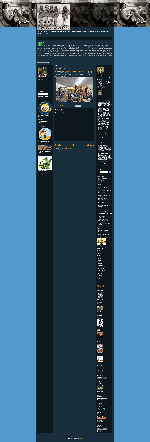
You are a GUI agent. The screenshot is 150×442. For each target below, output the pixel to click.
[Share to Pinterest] (80, 106)
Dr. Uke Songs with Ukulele (103, 198)
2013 (99, 263)
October (101, 268)
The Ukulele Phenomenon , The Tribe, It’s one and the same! (104, 146)
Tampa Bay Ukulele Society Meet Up (104, 191)
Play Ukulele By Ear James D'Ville (104, 195)
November (101, 266)
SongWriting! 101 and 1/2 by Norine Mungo (103, 137)
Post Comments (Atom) (67, 148)
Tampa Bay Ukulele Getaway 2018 (104, 154)
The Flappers (76, 38)
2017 (99, 257)
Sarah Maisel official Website (104, 220)
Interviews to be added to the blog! (104, 119)
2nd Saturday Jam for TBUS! (105, 280)
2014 (99, 262)
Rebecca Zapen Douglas (103, 231)
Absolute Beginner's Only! (63, 38)
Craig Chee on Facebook (103, 216)
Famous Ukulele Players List (103, 183)
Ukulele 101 (100, 184)
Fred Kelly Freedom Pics (103, 161)
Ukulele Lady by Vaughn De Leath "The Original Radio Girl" (106, 110)
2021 (99, 250)
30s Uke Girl (47, 43)
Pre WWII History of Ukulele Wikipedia (103, 181)
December (101, 265)
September (101, 270)
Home (40, 38)
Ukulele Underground (102, 192)
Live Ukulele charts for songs (104, 201)
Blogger (80, 438)
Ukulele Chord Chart (102, 202)
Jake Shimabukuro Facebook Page (105, 213)
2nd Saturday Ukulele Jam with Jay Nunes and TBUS (76, 71)
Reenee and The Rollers (103, 230)
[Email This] (76, 106)
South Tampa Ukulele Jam (89, 38)
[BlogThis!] (77, 106)
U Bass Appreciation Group (104, 204)
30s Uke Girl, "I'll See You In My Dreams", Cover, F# (107, 127)
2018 (99, 255)
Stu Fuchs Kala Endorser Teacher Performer (105, 224)
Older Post (90, 145)
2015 (99, 260)
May (100, 276)
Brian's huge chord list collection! (104, 101)
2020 (99, 252)
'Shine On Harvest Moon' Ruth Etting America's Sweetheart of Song (107, 92)
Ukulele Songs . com (102, 199)
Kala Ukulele (100, 206)
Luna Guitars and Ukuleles (103, 205)
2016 (99, 258)
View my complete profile (44, 59)
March (100, 282)
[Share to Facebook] (79, 106)
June (100, 275)
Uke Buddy (100, 194)
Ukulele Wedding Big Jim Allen (104, 234)
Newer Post (58, 145)
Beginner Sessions (49, 38)
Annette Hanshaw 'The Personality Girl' (107, 82)
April (100, 278)
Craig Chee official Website (103, 215)
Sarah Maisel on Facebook (103, 222)
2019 (99, 253)
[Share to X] (78, 106)
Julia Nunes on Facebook (103, 219)
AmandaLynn (100, 233)
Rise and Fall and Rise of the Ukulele (104, 179)
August (100, 271)
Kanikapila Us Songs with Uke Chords (104, 209)
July (100, 273)
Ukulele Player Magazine (103, 197)
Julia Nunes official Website (103, 217)
